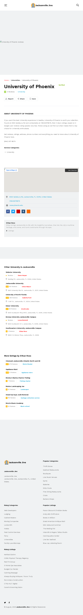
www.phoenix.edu (16, 205)
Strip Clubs (47, 488)
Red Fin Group (9, 562)
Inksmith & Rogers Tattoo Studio (55, 532)
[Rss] (22, 603)
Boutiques (47, 474)
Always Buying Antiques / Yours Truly (18, 576)
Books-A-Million (49, 518)
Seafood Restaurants (51, 470)
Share (22, 99)
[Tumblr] (23, 211)
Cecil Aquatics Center (51, 536)
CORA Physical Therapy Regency (16, 558)
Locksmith (8, 525)
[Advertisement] (41, 25)
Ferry (6, 536)
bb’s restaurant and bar (52, 525)
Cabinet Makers (10, 518)
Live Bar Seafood (49, 539)
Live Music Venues (50, 477)
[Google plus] (18, 211)
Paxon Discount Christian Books (55, 510)
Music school (25, 406)
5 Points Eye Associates (12, 565)
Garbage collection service (30, 398)
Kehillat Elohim (10, 555)
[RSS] (28, 211)
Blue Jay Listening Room (52, 543)
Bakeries (46, 484)
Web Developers (10, 510)
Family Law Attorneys (12, 543)
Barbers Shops (48, 499)
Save (33, 99)
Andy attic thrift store (51, 514)
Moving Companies (11, 521)
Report (10, 99)
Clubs (45, 495)
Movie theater (27, 364)
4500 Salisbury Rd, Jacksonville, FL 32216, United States (30, 197)
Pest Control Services (12, 532)
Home (6, 80)
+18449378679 (14, 201)
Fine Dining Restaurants (52, 492)
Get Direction (72, 170)
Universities (15, 80)
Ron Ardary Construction (13, 580)
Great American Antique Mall (54, 521)
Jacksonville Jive (23, 607)
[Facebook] (8, 211)
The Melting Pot (49, 529)
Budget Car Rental (11, 569)
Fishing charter (25, 381)
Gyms (45, 481)
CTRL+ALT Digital (10, 584)
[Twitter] (13, 211)
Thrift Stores (48, 466)
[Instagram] (18, 603)
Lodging (7, 514)
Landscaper (25, 389)
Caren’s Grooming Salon (13, 587)
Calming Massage (10, 573)
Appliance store (27, 372)
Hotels (6, 529)
